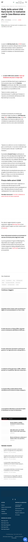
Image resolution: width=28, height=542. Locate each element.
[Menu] (2, 2)
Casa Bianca (8, 280)
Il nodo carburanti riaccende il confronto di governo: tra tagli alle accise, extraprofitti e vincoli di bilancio (13, 350)
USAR (20, 44)
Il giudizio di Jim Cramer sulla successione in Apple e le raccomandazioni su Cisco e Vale (13, 309)
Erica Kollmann (8, 20)
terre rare (18, 282)
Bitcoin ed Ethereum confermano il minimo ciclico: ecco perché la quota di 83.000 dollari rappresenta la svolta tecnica (18, 439)
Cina (14, 280)
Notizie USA (12, 6)
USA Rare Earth (11, 284)
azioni (3, 280)
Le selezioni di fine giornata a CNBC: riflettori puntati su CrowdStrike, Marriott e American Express (13, 370)
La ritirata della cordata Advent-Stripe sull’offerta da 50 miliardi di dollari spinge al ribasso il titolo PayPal (13, 390)
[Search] (26, 2)
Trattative (4, 284)
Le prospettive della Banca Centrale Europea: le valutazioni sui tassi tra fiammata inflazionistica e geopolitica (13, 410)
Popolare (4, 418)
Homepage (3, 6)
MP (5, 117)
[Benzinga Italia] (13, 2)
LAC (22, 117)
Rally (3, 282)
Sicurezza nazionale (10, 282)
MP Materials (19, 280)
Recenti (11, 418)
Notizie (7, 6)
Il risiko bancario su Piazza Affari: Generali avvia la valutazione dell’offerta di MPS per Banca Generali (12, 330)
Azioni (16, 6)
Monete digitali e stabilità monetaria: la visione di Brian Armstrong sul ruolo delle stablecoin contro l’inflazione (17, 424)
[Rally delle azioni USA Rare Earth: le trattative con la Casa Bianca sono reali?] (14, 32)
